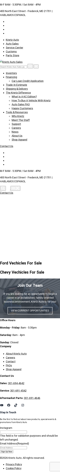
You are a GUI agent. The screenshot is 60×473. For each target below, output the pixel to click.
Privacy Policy (14, 464)
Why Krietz (18, 116)
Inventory (11, 73)
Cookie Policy (13, 468)
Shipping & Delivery (17, 88)
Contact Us (6, 146)
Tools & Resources (17, 112)
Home (12, 226)
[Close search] (36, 66)
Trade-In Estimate (16, 84)
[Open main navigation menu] (15, 188)
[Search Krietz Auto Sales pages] (30, 66)
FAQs (9, 365)
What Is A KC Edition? (24, 96)
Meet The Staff (21, 120)
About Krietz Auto (16, 353)
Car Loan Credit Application (28, 80)
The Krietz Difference (18, 92)
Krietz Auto (12, 39)
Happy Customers (22, 108)
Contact (10, 361)
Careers (16, 127)
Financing (11, 77)
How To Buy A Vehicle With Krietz (31, 100)
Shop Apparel (19, 139)
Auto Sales (12, 43)
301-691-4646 (32, 398)
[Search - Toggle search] (3, 188)
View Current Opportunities (30, 310)
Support (16, 123)
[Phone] (8, 188)
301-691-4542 (18, 390)
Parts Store (12, 55)
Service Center (14, 47)
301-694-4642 (16, 383)
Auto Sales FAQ (21, 104)
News (15, 131)
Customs (11, 51)
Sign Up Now (6, 452)
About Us (17, 135)
